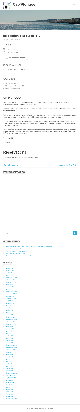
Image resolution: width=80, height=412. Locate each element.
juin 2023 (9, 305)
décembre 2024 (11, 277)
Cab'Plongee (24, 4)
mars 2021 (9, 366)
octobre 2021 (10, 350)
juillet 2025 (10, 270)
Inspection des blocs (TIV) (67, 165)
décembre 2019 (11, 399)
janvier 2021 (10, 371)
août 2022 (9, 326)
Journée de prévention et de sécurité (19, 256)
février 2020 (10, 394)
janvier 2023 (10, 315)
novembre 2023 (11, 294)
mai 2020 (9, 387)
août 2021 (9, 354)
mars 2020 (9, 392)
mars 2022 (9, 338)
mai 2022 (9, 333)
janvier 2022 (10, 343)
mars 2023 (9, 312)
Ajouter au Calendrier (17, 57)
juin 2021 (9, 359)
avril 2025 (9, 273)
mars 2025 (9, 275)
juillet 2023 (10, 303)
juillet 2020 (10, 382)
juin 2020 (9, 385)
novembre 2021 (11, 347)
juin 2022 (9, 331)
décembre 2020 (11, 373)
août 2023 (9, 301)
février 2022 (10, 340)
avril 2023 (9, 310)
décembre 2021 (11, 345)
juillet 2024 (10, 287)
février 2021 (10, 368)
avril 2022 (9, 336)
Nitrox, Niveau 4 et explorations (17, 251)
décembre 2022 (11, 317)
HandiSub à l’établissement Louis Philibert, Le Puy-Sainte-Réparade (29, 246)
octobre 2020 (10, 375)
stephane (18, 39)
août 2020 (9, 380)
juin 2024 (9, 289)
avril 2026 (9, 268)
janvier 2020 (10, 396)
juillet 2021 (10, 357)
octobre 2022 (10, 322)
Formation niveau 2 (11, 165)
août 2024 (9, 284)
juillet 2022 (10, 329)
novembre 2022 (11, 319)
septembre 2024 (11, 282)
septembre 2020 (11, 378)
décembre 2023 (11, 291)
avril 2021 (9, 364)
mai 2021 (9, 361)
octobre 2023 (10, 296)
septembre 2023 (11, 298)
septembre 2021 (11, 352)
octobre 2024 (10, 280)
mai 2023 (9, 308)
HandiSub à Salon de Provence (16, 249)
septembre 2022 (11, 324)
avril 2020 (9, 389)
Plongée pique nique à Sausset (16, 253)
